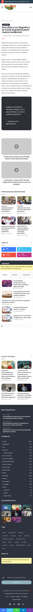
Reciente (15, 275)
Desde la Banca (8, 453)
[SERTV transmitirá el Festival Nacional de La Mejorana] (27, 513)
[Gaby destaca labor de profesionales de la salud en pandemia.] (8, 220)
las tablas (16, 542)
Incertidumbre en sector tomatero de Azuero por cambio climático (21, 293)
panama (12, 545)
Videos (4, 487)
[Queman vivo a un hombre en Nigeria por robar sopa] (7, 318)
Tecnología (5, 484)
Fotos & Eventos (6, 456)
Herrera (10, 542)
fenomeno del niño (20, 539)
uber (3, 548)
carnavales (13, 536)
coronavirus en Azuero (7, 539)
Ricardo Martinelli (20, 545)
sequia (29, 545)
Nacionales (10, 21)
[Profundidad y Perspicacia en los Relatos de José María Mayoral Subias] (7, 283)
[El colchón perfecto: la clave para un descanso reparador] (8, 388)
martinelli (4, 545)
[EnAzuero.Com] (10, 7)
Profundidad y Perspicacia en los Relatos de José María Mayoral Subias (20, 284)
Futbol (4, 542)
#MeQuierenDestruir (13, 104)
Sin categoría (6, 482)
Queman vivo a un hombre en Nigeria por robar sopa (22, 316)
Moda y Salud (6, 470)
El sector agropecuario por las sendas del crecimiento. (7, 208)
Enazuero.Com (8, 594)
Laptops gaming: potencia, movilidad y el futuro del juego (24, 395)
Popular (5, 275)
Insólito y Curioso (7, 464)
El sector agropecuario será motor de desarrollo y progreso (24, 208)
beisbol (4, 533)
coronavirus (27, 536)
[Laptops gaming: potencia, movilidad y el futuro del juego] (24, 388)
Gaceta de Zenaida (7, 459)
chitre (20, 536)
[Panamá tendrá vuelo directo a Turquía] (7, 310)
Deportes (5, 450)
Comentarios (26, 275)
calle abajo (20, 533)
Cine (3, 447)
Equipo (18, 597)
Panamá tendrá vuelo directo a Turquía (20, 308)
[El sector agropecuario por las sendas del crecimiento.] (8, 200)
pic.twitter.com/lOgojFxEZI (16, 116)
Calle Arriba (5, 536)
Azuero (4, 442)
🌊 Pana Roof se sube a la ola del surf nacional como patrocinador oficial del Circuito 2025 (24, 374)
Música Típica (7, 496)
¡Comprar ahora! (16, 600)
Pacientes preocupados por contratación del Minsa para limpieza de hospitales (8, 374)
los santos (24, 542)
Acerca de (12, 597)
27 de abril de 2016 (16, 125)
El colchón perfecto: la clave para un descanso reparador (8, 395)
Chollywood (5, 444)
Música (4, 473)
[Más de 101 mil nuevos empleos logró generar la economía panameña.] (24, 220)
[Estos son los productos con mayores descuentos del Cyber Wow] (6, 520)
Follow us (4, 554)
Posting (4, 479)
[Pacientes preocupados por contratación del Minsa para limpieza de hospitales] (8, 365)
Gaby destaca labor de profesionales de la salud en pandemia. (8, 228)
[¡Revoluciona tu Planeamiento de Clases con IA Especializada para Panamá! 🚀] (6, 507)
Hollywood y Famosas (8, 462)
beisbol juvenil (12, 533)
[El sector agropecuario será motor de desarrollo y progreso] (24, 200)
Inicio (4, 21)
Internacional (6, 467)
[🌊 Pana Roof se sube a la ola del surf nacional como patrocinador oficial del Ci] (24, 365)
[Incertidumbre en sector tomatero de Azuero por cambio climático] (7, 294)
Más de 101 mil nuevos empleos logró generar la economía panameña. (22, 229)
